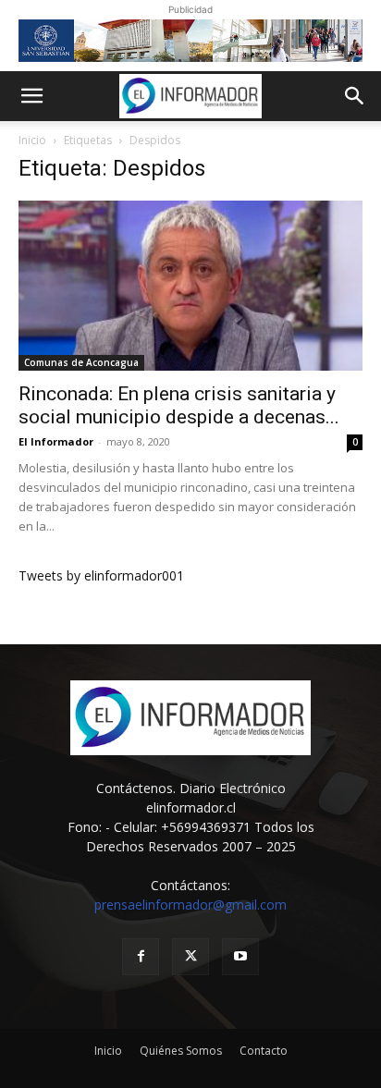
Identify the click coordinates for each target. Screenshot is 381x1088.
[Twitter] (190, 956)
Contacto (264, 1050)
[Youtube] (240, 956)
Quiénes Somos (181, 1050)
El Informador (55, 441)
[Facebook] (140, 956)
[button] (31, 96)
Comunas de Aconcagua (81, 362)
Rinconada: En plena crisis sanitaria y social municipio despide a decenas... (178, 405)
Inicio (32, 140)
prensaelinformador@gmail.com (190, 904)
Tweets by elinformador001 (101, 575)
